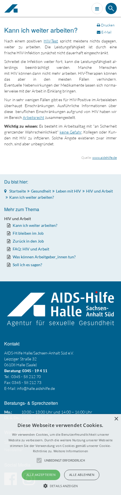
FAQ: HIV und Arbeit (31, 249)
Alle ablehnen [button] (81, 475)
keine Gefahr (71, 132)
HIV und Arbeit (99, 191)
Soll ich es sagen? (27, 264)
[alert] (60, 454)
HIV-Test (51, 41)
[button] (60, 486)
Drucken (107, 25)
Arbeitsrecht (33, 117)
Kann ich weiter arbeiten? (41, 30)
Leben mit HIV (68, 191)
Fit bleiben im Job (28, 233)
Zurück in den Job (28, 241)
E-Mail (105, 32)
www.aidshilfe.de (104, 157)
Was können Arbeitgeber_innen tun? (44, 256)
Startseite (17, 191)
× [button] (116, 419)
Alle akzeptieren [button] (40, 475)
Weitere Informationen (70, 451)
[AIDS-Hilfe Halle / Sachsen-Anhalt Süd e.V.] (12, 8)
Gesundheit (41, 191)
